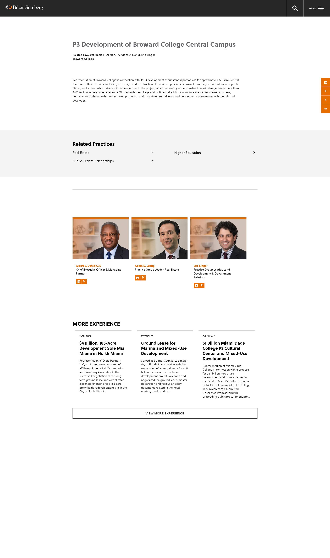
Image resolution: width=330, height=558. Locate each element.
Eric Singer (148, 55)
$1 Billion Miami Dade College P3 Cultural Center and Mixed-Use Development (225, 350)
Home (77, 24)
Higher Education (187, 152)
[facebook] (325, 100)
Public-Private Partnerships (93, 160)
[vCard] (84, 281)
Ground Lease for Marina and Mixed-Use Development (164, 348)
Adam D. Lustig (130, 55)
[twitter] (325, 91)
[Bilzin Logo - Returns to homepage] (24, 8)
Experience (93, 24)
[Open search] (295, 8)
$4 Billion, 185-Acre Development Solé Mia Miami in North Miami (101, 348)
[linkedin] (325, 82)
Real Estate (81, 152)
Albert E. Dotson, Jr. (107, 55)
